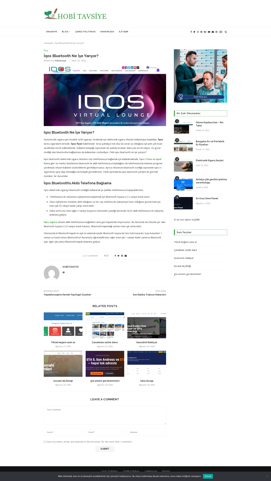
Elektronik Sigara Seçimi (210, 160)
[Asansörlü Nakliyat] (146, 325)
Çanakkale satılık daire (105, 342)
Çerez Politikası (85, 32)
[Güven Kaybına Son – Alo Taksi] (183, 127)
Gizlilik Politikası (131, 471)
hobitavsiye (60, 60)
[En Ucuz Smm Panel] (183, 203)
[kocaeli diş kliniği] (63, 364)
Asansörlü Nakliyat (146, 342)
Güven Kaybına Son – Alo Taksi (209, 124)
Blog (65, 32)
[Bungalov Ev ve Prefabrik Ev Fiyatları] (183, 146)
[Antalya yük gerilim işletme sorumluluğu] (183, 184)
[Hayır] (267, 476)
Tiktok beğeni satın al (63, 342)
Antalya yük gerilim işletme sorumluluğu (211, 181)
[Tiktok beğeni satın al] (63, 325)
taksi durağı (146, 381)
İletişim (123, 32)
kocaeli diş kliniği (63, 381)
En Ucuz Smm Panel (207, 198)
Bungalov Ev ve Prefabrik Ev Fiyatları (210, 143)
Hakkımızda (107, 32)
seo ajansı (185, 219)
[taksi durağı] (146, 364)
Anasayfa (51, 32)
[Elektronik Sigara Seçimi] (183, 165)
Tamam (208, 476)
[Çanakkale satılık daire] (105, 325)
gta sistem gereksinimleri (105, 381)
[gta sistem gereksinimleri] (105, 364)
